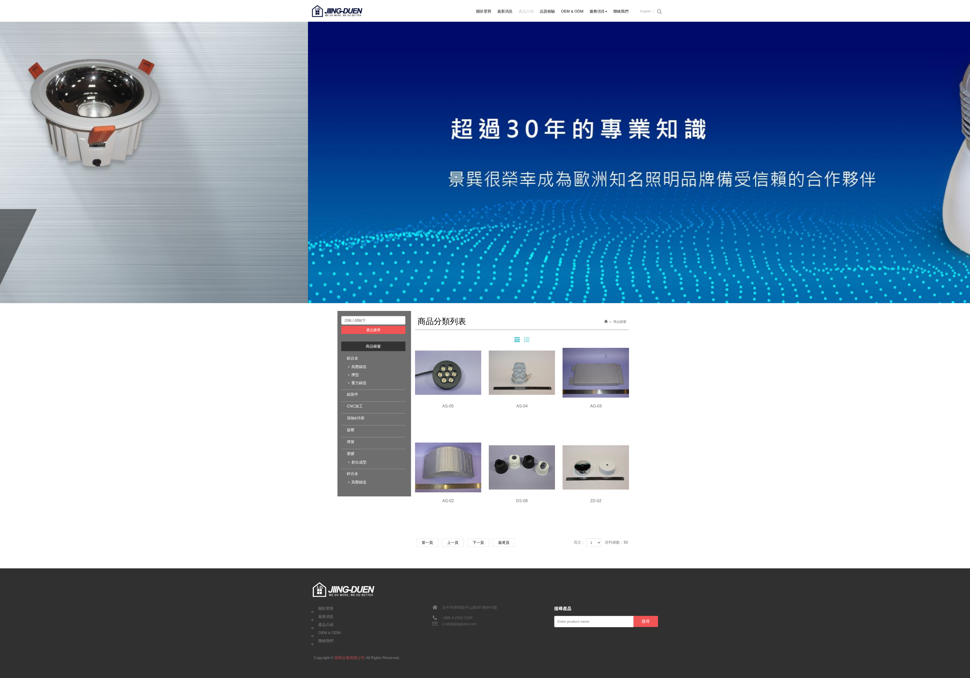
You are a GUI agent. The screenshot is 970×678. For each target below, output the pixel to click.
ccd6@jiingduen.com (459, 624)
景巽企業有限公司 (337, 10)
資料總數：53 (616, 542)
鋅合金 (352, 473)
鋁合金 (352, 358)
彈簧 (350, 442)
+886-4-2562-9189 (457, 618)
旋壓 (350, 430)
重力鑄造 (359, 383)
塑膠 (350, 453)
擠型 (355, 375)
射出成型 (359, 462)
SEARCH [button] (659, 11)
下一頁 (478, 542)
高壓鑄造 (359, 367)
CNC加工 (355, 406)
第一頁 (427, 542)
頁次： (579, 542)
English (645, 11)
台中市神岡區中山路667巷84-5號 (469, 607)
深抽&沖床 (356, 418)
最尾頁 (504, 542)
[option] (485, 162)
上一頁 (452, 542)
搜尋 (646, 621)
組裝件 (352, 394)
